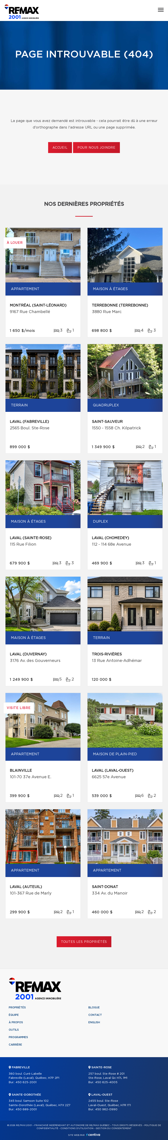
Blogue (94, 1007)
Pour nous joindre (96, 147)
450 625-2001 (26, 1082)
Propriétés (17, 1007)
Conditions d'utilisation (76, 1128)
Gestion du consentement (113, 1128)
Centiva (93, 1134)
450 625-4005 (106, 1082)
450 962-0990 (106, 1109)
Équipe (14, 1015)
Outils (14, 1030)
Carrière (15, 1044)
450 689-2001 (26, 1109)
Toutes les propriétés (84, 941)
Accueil (60, 147)
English (94, 1022)
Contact (95, 1015)
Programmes (18, 1037)
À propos (16, 1022)
